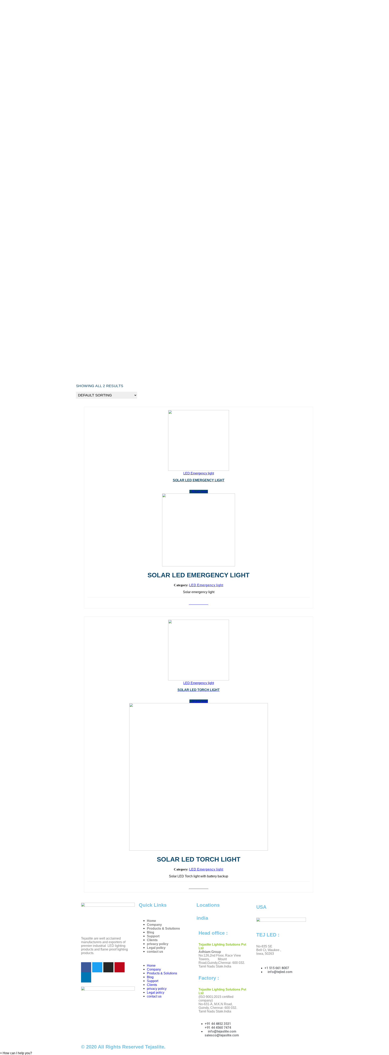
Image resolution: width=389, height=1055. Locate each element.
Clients (152, 940)
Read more (200, 491)
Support (153, 936)
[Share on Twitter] (195, 603)
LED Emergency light (206, 585)
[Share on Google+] (202, 603)
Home (151, 921)
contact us (155, 951)
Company (154, 924)
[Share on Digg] (207, 603)
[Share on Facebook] (192, 603)
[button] (16, 1053)
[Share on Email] (190, 603)
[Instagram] (108, 967)
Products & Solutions (163, 928)
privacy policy (157, 944)
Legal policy (156, 947)
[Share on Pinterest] (197, 603)
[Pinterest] (119, 967)
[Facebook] (86, 967)
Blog (150, 932)
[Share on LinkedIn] (200, 603)
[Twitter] (97, 967)
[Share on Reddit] (204, 603)
